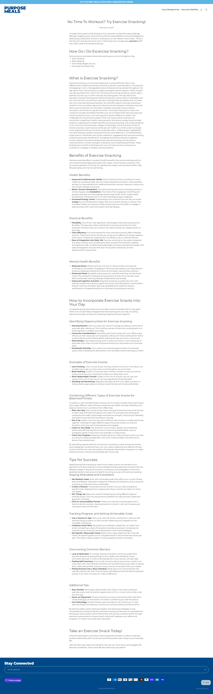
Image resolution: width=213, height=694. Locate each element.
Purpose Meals (109, 688)
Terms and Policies (202, 688)
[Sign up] (205, 669)
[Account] (201, 9)
